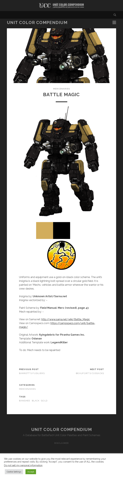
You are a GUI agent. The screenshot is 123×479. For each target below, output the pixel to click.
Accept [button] (30, 472)
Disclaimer (61, 443)
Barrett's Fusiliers (32, 373)
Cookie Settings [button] (14, 472)
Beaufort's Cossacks (90, 373)
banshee (24, 400)
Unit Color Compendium (37, 22)
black (35, 400)
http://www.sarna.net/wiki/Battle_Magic (65, 319)
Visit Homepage (61, 5)
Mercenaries (61, 89)
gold (44, 400)
